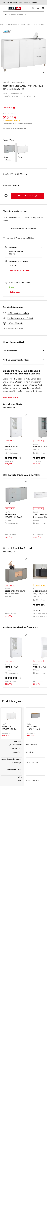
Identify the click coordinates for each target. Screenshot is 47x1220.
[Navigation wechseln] (4, 8)
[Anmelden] (32, 8)
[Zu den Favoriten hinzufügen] (6, 196)
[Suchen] (6, 15)
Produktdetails (10, 350)
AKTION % (8, 108)
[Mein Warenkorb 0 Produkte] (42, 8)
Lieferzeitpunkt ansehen (19, 270)
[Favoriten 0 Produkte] (37, 8)
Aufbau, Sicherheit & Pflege (16, 360)
